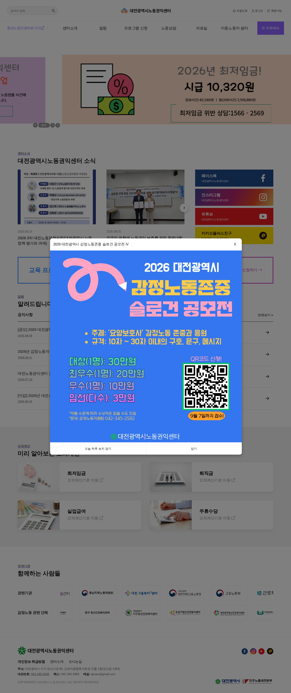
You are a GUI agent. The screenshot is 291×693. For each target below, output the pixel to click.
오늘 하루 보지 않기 (98, 488)
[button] (144, 476)
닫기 (194, 488)
